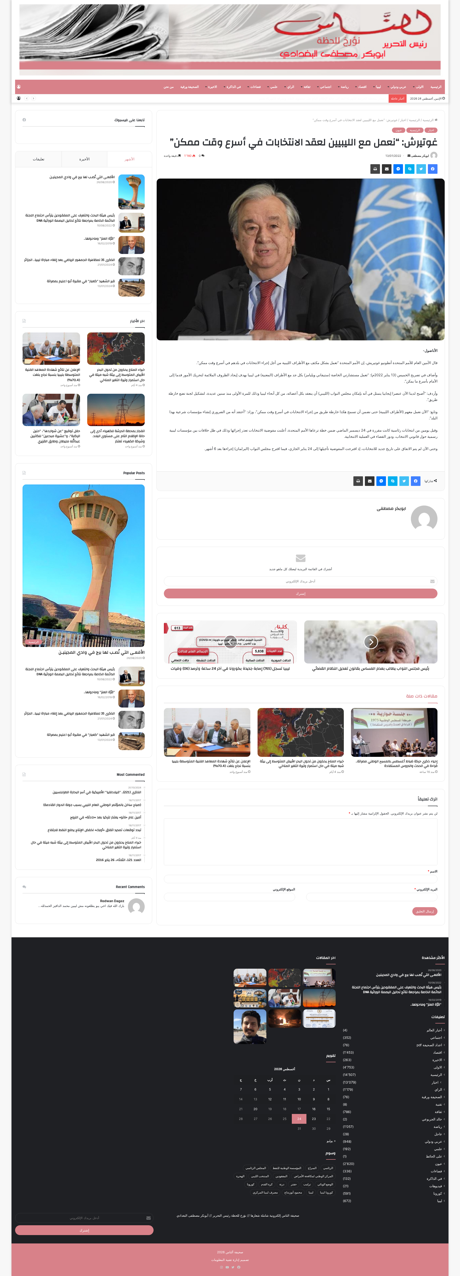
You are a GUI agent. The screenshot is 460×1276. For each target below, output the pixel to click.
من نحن (169, 87)
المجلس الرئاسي (256, 1168)
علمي (274, 87)
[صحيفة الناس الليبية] (230, 40)
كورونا (437, 1193)
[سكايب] (409, 169)
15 (328, 1109)
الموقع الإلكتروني (284, 889)
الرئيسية (436, 87)
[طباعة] (375, 169)
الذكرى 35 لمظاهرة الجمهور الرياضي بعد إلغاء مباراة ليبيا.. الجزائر (69, 260)
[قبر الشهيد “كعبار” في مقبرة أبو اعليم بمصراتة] (131, 288)
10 (299, 1099)
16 (314, 1109)
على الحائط (434, 1156)
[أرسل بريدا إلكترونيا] (409, 155)
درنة (281, 1184)
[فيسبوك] (432, 169)
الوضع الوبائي (325, 1184)
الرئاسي (328, 1168)
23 (314, 1119)
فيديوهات (435, 1186)
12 (270, 1099)
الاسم (432, 871)
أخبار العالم (434, 1030)
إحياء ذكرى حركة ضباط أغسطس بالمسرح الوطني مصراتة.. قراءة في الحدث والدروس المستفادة (396, 763)
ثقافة (307, 87)
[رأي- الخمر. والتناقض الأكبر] (250, 1026)
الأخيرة (84, 159)
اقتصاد (362, 87)
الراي (290, 87)
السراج (312, 1168)
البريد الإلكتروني (425, 889)
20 (255, 1109)
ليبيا (378, 87)
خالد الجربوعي (432, 1119)
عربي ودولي (398, 87)
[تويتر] (421, 169)
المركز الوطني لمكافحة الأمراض (313, 1176)
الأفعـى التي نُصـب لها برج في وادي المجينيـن (82, 177)
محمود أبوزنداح (293, 1192)
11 (284, 1099)
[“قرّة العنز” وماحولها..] (131, 245)
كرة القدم (267, 1184)
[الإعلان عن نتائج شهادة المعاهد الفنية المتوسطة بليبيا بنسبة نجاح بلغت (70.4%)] (207, 732)
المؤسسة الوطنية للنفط (287, 1168)
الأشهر (129, 159)
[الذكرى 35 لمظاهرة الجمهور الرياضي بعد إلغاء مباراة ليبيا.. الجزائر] (131, 266)
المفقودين (281, 1176)
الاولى (420, 87)
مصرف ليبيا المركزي (265, 1192)
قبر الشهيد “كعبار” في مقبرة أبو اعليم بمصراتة (81, 281)
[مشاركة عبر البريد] (386, 169)
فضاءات (255, 87)
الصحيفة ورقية (189, 87)
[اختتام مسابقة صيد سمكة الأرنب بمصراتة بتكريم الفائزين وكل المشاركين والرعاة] (250, 998)
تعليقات (38, 159)
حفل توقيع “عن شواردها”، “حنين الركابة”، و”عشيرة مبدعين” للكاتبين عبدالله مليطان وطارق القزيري (55, 436)
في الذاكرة (234, 87)
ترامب (307, 1184)
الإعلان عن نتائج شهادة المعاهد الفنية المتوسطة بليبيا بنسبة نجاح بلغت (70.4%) (211, 763)
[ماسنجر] (398, 169)
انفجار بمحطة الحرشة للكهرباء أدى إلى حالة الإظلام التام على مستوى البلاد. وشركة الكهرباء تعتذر (322, 98)
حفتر (294, 1184)
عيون (399, 130)
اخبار (403, 120)
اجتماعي (325, 87)
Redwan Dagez (112, 901)
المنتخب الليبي (260, 1176)
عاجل (438, 1134)
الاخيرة (212, 87)
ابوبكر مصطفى (420, 155)
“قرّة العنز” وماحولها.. (99, 239)
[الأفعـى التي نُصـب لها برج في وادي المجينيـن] (131, 191)
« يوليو (331, 1141)
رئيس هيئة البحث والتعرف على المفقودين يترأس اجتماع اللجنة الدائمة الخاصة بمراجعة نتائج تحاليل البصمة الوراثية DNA (70, 218)
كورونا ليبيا (326, 1192)
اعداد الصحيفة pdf (429, 1045)
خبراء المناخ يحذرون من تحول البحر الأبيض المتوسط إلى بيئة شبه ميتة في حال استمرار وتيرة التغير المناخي (302, 763)
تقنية (439, 1104)
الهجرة (240, 1176)
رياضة (345, 87)
